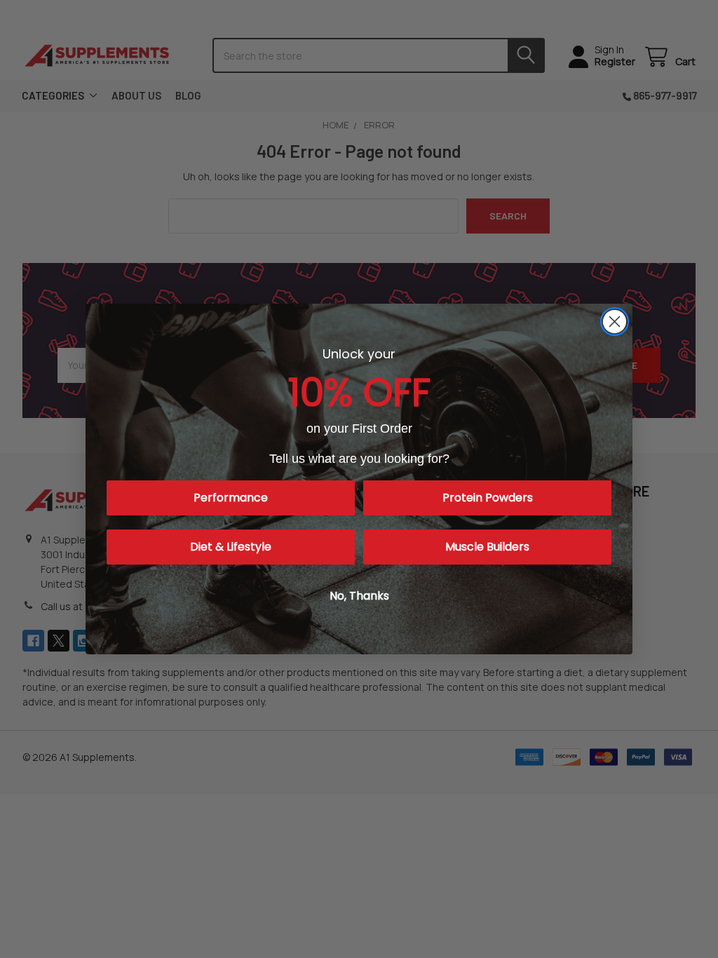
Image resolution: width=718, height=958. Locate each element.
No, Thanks (359, 596)
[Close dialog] (614, 321)
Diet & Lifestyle (230, 547)
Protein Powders (487, 498)
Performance (231, 498)
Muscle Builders (487, 547)
